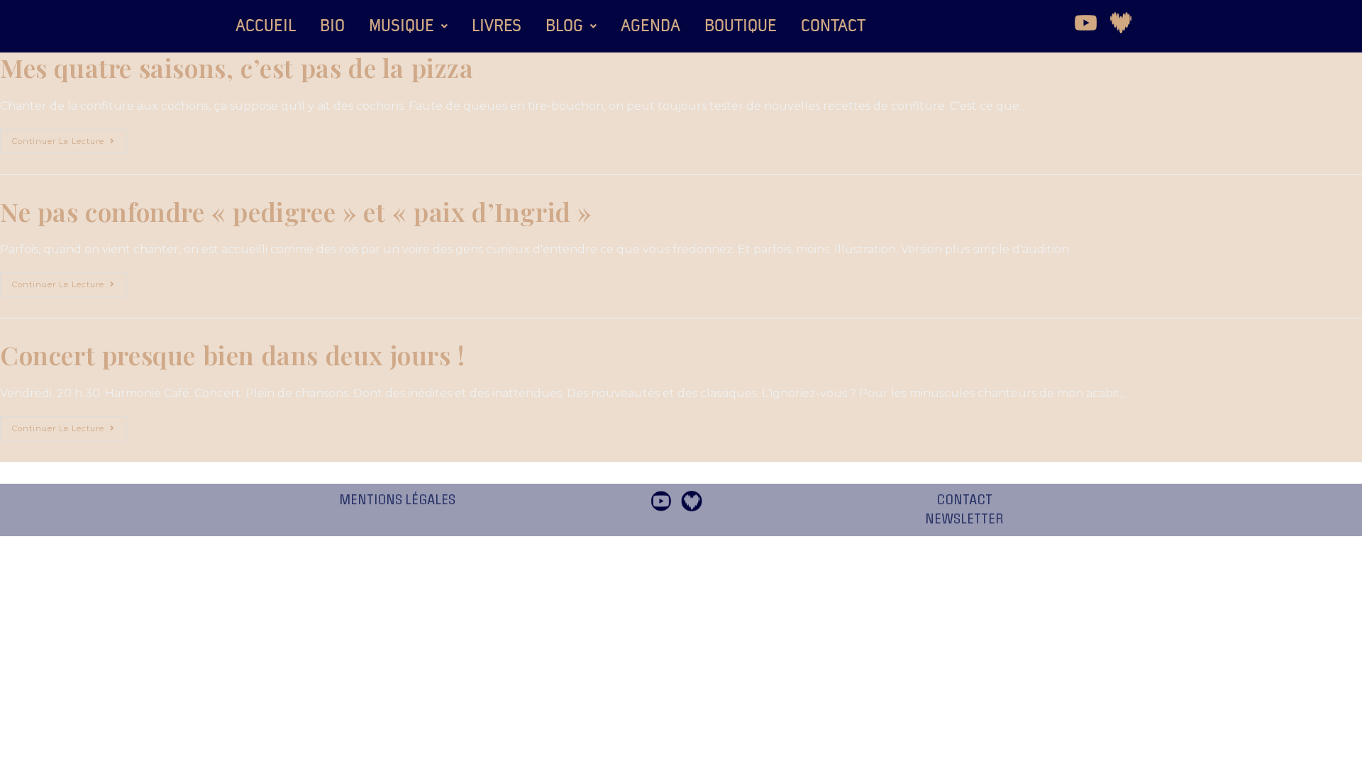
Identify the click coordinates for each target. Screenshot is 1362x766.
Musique (401, 26)
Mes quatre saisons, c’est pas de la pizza (237, 67)
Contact (833, 26)
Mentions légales (397, 500)
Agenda (650, 26)
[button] (408, 26)
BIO (332, 26)
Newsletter (964, 519)
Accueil (266, 26)
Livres (496, 26)
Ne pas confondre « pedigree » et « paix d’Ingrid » (296, 211)
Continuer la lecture (69, 137)
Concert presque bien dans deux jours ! (232, 355)
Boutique (740, 26)
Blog (564, 26)
